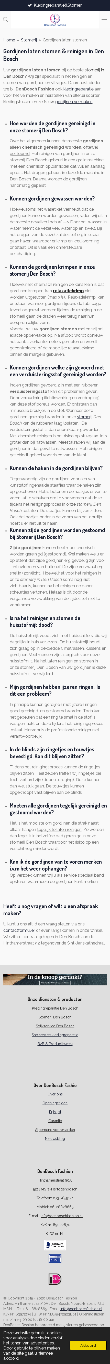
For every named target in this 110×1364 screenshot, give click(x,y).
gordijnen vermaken (74, 101)
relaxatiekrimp (68, 290)
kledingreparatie (78, 88)
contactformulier (19, 930)
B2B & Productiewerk (55, 1044)
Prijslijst (55, 1112)
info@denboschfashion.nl (62, 1216)
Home (9, 39)
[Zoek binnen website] (5, 19)
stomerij (84, 416)
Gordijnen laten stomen (65, 39)
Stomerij (29, 39)
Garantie (55, 1121)
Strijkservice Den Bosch (55, 1026)
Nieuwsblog (55, 1139)
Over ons (55, 1094)
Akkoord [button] (88, 1345)
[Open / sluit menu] (104, 19)
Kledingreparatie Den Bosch (55, 1008)
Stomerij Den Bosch (55, 1017)
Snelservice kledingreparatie (55, 1035)
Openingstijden (55, 1103)
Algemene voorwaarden (55, 1130)
